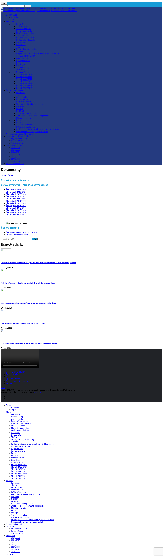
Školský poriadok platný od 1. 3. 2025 (22, 232)
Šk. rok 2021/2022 (24, 79)
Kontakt (15, 164)
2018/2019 (15, 161)
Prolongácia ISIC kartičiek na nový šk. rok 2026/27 (37, 129)
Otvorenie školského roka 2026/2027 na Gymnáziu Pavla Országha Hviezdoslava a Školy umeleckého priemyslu (38, 263)
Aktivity (19, 51)
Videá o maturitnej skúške (27, 113)
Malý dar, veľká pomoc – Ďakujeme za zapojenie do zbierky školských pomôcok (28, 283)
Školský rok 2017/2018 (16, 205)
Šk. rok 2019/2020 (24, 83)
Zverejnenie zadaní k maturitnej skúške (32, 115)
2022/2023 (15, 154)
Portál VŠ (20, 111)
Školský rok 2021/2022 (16, 196)
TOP (3, 387)
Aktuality (15, 17)
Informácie (20, 24)
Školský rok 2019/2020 (16, 201)
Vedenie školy (22, 26)
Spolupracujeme (23, 61)
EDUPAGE (20, 65)
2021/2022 (15, 157)
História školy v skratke (26, 33)
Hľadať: (4, 239)
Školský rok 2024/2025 (16, 189)
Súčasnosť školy (23, 35)
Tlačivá (19, 47)
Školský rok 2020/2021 (16, 199)
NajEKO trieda (22, 58)
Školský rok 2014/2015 (16, 212)
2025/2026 (15, 147)
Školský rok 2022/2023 (16, 194)
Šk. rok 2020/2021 (24, 81)
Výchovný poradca (24, 125)
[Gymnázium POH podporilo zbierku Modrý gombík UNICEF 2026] (81, 314)
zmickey (37, 392)
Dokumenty (21, 44)
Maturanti (20, 106)
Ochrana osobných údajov (17, 381)
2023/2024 (15, 152)
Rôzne (19, 63)
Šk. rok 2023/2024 (24, 74)
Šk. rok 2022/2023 (24, 77)
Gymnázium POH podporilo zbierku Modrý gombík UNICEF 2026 (23, 323)
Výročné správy (22, 67)
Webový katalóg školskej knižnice (30, 104)
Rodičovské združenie (25, 40)
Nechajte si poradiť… (19, 134)
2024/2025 (15, 150)
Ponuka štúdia (17, 141)
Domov (11, 15)
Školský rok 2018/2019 (16, 203)
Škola (11, 22)
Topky (13, 19)
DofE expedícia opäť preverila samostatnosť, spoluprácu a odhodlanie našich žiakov (29, 343)
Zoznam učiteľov (23, 28)
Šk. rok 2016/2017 (24, 88)
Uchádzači (17, 136)
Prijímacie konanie (19, 138)
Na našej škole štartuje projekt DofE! (32, 131)
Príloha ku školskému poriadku (19, 235)
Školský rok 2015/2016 (16, 210)
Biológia (19, 122)
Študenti (14, 90)
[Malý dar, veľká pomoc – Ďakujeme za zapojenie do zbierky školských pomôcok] (81, 274)
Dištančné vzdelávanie (25, 127)
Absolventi (20, 42)
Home (3, 175)
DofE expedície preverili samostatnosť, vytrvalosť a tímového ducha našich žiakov (28, 303)
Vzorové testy (17, 143)
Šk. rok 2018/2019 (24, 86)
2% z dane (20, 70)
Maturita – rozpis (23, 118)
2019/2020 (15, 159)
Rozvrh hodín (21, 97)
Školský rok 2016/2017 (16, 208)
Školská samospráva (25, 38)
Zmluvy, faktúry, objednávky (27, 49)
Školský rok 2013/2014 (16, 215)
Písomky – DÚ (22, 99)
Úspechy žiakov (23, 72)
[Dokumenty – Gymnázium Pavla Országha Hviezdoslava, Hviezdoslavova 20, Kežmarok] (39, 8)
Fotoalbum (14, 145)
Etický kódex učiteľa (24, 31)
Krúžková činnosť (23, 102)
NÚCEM (19, 109)
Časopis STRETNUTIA (25, 56)
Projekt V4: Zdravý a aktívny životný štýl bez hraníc (37, 54)
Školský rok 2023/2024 (16, 192)
